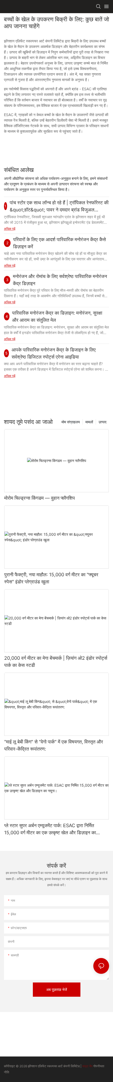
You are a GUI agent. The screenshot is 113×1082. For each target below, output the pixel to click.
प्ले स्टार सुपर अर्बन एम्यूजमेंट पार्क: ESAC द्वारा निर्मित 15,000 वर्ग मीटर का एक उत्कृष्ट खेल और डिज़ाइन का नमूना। (50, 829)
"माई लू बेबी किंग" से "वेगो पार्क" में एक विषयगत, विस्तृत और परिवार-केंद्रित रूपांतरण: (53, 745)
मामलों (89, 422)
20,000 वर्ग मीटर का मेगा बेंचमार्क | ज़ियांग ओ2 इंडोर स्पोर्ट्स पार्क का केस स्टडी (55, 661)
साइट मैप (87, 1066)
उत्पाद (102, 422)
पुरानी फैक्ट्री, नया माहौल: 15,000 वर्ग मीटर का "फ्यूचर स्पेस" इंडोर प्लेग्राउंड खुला (51, 578)
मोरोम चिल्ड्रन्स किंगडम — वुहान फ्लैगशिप (39, 498)
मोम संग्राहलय (70, 422)
